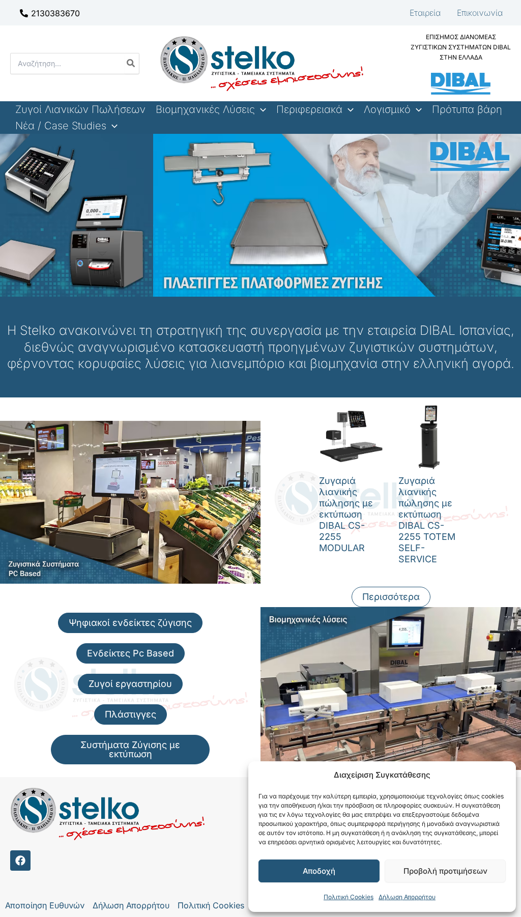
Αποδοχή (319, 871)
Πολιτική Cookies (348, 897)
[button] (260, 109)
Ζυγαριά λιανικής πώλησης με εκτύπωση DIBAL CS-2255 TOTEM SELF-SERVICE (426, 519)
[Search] (131, 63)
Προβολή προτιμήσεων (445, 871)
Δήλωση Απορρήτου (407, 897)
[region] (260, 215)
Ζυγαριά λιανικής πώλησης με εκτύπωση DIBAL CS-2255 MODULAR (346, 514)
